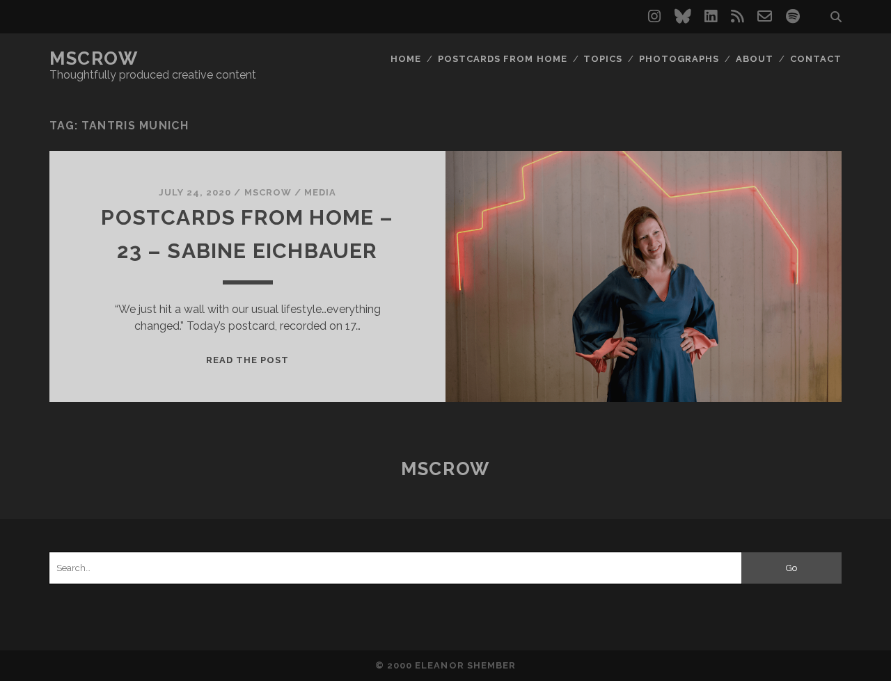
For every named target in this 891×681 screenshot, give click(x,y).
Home (406, 59)
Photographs (679, 59)
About (754, 59)
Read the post (248, 360)
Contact (816, 59)
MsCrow (93, 58)
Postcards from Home (502, 59)
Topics (602, 59)
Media (320, 192)
